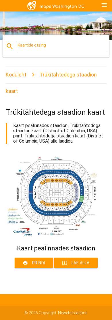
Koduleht (16, 75)
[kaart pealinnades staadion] (56, 234)
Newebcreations (73, 313)
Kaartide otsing (32, 45)
